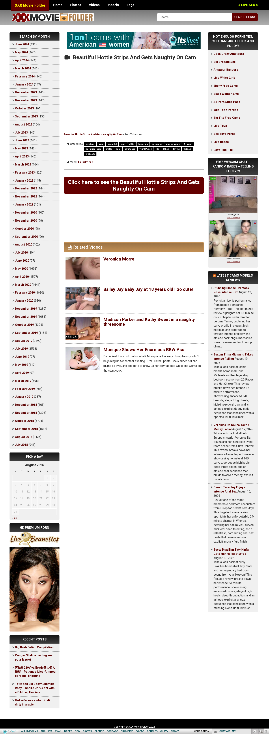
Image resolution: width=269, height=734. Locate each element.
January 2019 (24, 396)
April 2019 (22, 372)
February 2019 (25, 389)
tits (157, 149)
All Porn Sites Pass (227, 102)
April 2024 (22, 60)
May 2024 (21, 52)
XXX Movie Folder (30, 5)
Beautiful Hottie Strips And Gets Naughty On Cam (93, 134)
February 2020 (25, 292)
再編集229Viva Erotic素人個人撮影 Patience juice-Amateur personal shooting (36, 672)
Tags (130, 5)
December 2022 (26, 188)
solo (118, 149)
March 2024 (23, 68)
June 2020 (22, 260)
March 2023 (23, 164)
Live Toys (220, 126)
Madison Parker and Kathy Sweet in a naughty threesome (149, 322)
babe (101, 144)
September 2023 (26, 116)
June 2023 (22, 140)
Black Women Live (226, 94)
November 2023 (26, 100)
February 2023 (25, 172)
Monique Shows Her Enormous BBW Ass (143, 349)
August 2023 (23, 124)
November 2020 (26, 220)
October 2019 (24, 324)
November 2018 (26, 412)
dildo (131, 144)
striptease (130, 149)
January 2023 (24, 180)
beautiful (112, 144)
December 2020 (26, 212)
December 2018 (26, 404)
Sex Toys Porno (225, 134)
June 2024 (22, 44)
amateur (90, 144)
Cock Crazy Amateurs (229, 54)
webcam (90, 154)
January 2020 (24, 300)
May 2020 (21, 268)
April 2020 (22, 276)
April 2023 (22, 156)
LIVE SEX (248, 5)
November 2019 (26, 316)
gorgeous (157, 144)
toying (176, 149)
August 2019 (23, 341)
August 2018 (23, 437)
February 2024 (25, 76)
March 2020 (23, 284)
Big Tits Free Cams (227, 117)
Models (113, 5)
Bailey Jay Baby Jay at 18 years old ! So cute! (148, 289)
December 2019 (26, 308)
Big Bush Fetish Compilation (34, 647)
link (266, 677)
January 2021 (24, 204)
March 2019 (23, 381)
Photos (75, 5)
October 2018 (24, 421)
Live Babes (221, 142)
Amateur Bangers (226, 69)
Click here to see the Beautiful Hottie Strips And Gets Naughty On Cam (134, 185)
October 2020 (24, 228)
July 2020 (21, 252)
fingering (143, 144)
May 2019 (21, 364)
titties (166, 149)
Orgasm (188, 144)
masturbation (173, 144)
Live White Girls (224, 77)
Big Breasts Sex (225, 62)
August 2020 (23, 244)
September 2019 (26, 332)
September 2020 (26, 236)
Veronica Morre (118, 259)
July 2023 (21, 132)
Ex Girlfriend (85, 162)
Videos (94, 5)
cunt (123, 144)
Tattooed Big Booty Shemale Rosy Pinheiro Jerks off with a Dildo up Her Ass (35, 688)
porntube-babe (94, 149)
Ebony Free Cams (226, 86)
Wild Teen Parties (226, 110)
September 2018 (26, 429)
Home (57, 5)
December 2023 (26, 92)
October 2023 (24, 108)
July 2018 (21, 444)
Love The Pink (223, 150)
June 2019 (22, 356)
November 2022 (26, 196)
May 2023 (21, 148)
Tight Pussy (145, 149)
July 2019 (21, 348)
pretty (109, 149)
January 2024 (24, 84)
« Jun (14, 518)
